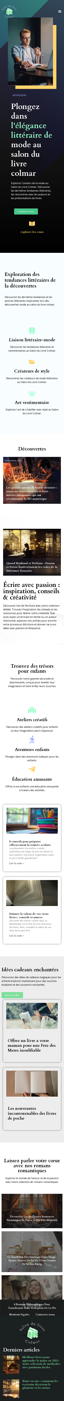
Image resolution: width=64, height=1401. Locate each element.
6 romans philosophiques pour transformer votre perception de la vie (32, 1306)
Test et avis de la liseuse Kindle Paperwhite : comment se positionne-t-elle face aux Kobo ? (31, 495)
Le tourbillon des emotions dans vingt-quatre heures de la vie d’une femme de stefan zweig (32, 1260)
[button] (59, 11)
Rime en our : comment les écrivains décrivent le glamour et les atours (40, 1384)
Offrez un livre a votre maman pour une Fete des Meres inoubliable (32, 1045)
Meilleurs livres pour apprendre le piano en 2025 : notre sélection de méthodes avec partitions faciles (41, 1362)
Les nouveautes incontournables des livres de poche (32, 1113)
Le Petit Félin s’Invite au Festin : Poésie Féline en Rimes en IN (31, 569)
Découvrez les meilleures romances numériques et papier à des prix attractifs (32, 1218)
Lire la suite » (16, 863)
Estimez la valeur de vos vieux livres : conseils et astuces (29, 915)
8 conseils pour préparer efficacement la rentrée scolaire (30, 843)
